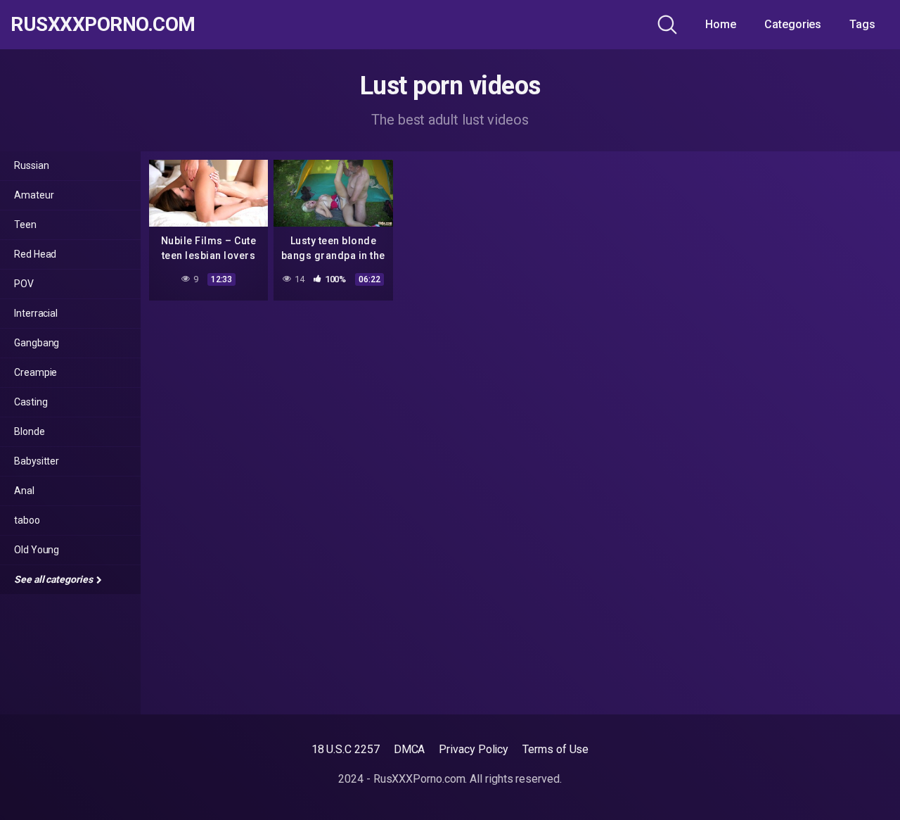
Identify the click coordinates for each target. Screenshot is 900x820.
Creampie (35, 372)
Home (720, 24)
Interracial (36, 313)
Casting (30, 402)
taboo (27, 520)
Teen (25, 224)
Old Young (36, 549)
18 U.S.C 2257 (345, 749)
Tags (862, 24)
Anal (24, 490)
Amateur (33, 195)
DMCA (409, 749)
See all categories (54, 579)
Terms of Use (555, 749)
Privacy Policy (473, 749)
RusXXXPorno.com (103, 24)
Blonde (29, 431)
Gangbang (36, 342)
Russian (31, 165)
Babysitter (36, 461)
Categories (792, 24)
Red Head (35, 254)
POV (24, 283)
